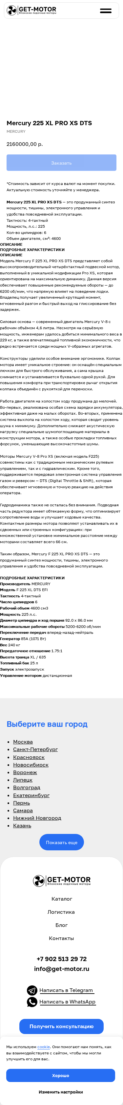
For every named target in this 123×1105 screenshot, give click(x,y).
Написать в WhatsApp (67, 1001)
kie (47, 1046)
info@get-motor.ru (61, 968)
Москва (23, 741)
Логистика (61, 912)
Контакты (61, 938)
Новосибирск (31, 764)
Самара (23, 810)
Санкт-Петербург (35, 749)
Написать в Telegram (66, 990)
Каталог (61, 898)
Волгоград (26, 787)
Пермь (21, 802)
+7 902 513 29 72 (62, 958)
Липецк (22, 779)
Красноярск (29, 757)
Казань (22, 825)
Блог (61, 925)
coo (40, 1046)
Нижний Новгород (37, 818)
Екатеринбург (31, 795)
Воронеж (25, 772)
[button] (61, 1026)
